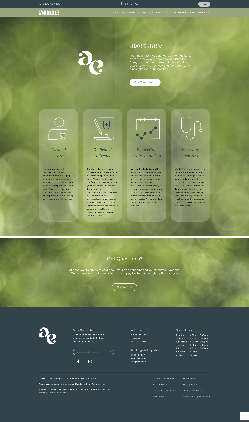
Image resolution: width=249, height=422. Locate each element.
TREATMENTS (198, 12)
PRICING (148, 12)
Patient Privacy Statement (196, 396)
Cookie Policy (160, 384)
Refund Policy (189, 378)
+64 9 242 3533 (138, 358)
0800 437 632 (138, 355)
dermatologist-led (168, 62)
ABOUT (160, 12)
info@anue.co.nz (139, 362)
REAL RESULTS (130, 12)
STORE (114, 12)
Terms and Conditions (164, 391)
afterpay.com (46, 393)
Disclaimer (158, 396)
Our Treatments (145, 82)
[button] (204, 4)
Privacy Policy (190, 384)
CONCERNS (177, 12)
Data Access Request (193, 391)
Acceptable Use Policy (164, 378)
